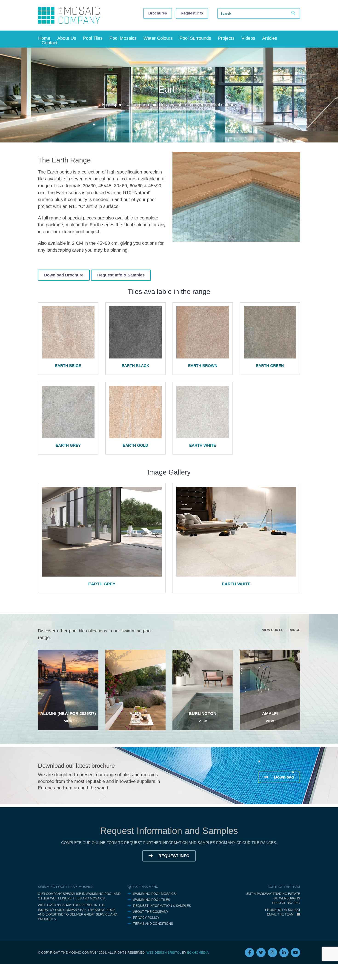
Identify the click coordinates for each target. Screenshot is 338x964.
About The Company (150, 911)
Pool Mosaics (123, 38)
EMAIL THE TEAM (281, 914)
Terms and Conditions (153, 923)
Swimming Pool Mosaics (154, 894)
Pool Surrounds (195, 38)
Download (283, 777)
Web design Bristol (163, 952)
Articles (269, 38)
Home (44, 38)
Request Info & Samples (121, 275)
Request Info (192, 13)
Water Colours (158, 38)
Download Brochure (63, 275)
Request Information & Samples (162, 905)
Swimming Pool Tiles (151, 899)
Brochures (157, 13)
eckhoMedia (198, 952)
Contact (49, 42)
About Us (66, 38)
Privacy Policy (146, 917)
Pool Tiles (93, 38)
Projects (226, 38)
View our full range (281, 630)
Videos (248, 38)
